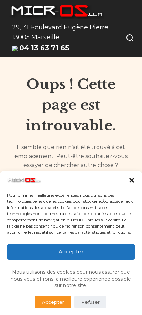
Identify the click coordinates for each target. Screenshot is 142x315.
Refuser (90, 302)
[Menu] (130, 13)
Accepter (71, 251)
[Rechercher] (129, 37)
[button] (131, 180)
